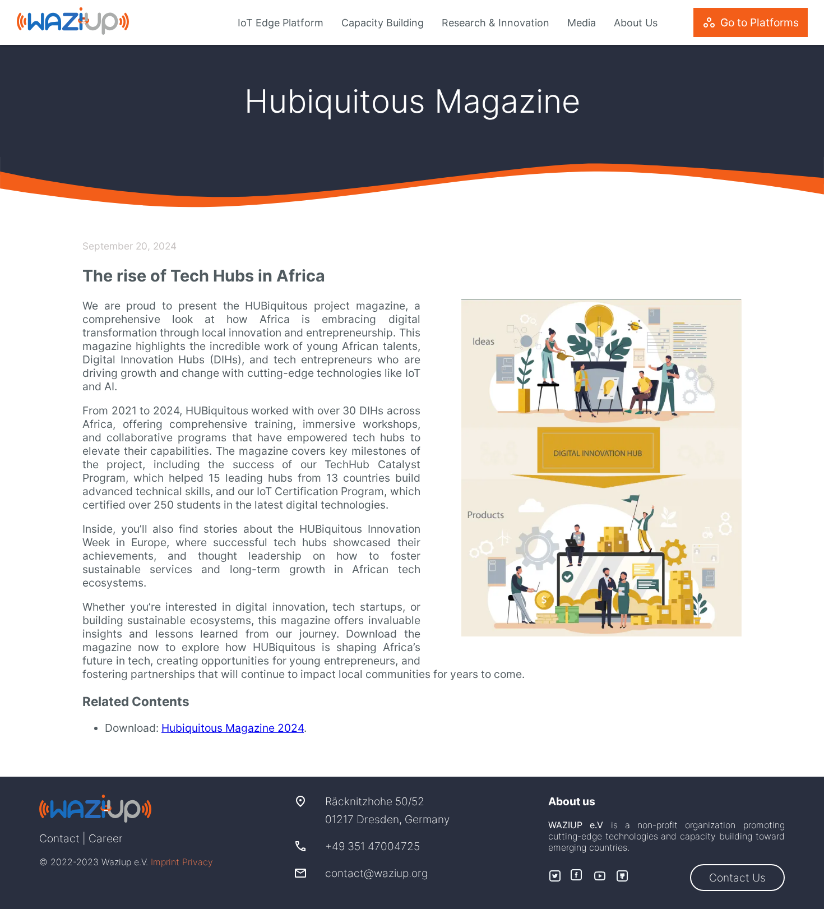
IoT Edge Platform (280, 23)
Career (106, 838)
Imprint (165, 862)
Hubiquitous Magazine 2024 (232, 728)
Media (581, 23)
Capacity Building (382, 23)
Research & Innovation (495, 23)
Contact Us (737, 877)
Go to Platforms (750, 22)
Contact (59, 838)
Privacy (197, 862)
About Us (636, 23)
